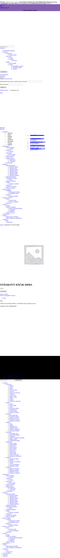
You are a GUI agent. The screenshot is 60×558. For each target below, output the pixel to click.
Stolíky (11, 388)
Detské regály (12, 453)
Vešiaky (11, 463)
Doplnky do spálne (14, 412)
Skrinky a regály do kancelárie (16, 437)
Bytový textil (9, 157)
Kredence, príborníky (14, 429)
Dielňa (8, 182)
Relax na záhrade (10, 188)
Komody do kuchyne (14, 419)
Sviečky (11, 151)
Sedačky (11, 59)
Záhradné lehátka (13, 172)
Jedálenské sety (13, 426)
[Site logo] (10, 45)
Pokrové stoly (12, 200)
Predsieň (8, 457)
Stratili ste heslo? (4, 90)
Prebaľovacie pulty (14, 454)
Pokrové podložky (13, 201)
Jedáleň (8, 422)
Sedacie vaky (12, 395)
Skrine (11, 407)
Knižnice (11, 399)
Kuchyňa (8, 414)
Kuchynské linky (13, 415)
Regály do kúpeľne (14, 470)
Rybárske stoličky (13, 196)
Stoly (10, 423)
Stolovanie (8, 153)
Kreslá (11, 57)
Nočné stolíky (12, 63)
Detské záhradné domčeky (15, 208)
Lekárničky (12, 161)
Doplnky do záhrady (11, 186)
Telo (7, 220)
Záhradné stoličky (13, 169)
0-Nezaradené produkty (9, 50)
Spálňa (8, 62)
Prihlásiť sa (3, 87)
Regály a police (13, 397)
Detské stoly (12, 446)
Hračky (8, 205)
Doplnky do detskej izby (15, 456)
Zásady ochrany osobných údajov (11, 376)
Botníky (11, 460)
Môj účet (5, 556)
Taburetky (11, 394)
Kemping (8, 190)
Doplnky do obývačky (14, 401)
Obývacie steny (13, 390)
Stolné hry (8, 203)
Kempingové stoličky (14, 192)
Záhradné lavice (13, 171)
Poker (7, 199)
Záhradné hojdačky (14, 175)
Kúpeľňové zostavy (14, 471)
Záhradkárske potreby (11, 178)
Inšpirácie (2, 5)
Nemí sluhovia (13, 409)
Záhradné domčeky (11, 181)
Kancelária (9, 432)
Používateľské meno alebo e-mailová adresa (13, 81)
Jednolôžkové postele (17, 66)
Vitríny (11, 398)
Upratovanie (9, 163)
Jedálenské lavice (13, 428)
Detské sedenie (13, 447)
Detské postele (13, 55)
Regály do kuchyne (14, 418)
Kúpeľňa (8, 467)
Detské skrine (12, 452)
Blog (1, 6)
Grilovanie (8, 185)
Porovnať (5, 554)
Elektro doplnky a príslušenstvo (14, 218)
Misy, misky (12, 154)
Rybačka (8, 195)
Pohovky (14, 60)
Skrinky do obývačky (14, 392)
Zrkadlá (11, 148)
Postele (11, 64)
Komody (11, 391)
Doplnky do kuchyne (14, 421)
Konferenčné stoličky (14, 440)
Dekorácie (8, 150)
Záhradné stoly (13, 168)
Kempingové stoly (13, 193)
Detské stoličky (13, 445)
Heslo (4, 84)
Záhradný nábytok (10, 165)
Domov (2, 225)
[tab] (4, 298)
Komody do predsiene (14, 461)
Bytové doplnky (10, 147)
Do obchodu (3, 291)
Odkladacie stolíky (14, 466)
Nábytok (5, 52)
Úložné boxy (12, 160)
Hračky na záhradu (11, 207)
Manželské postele (17, 67)
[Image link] (10, 360)
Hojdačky (11, 211)
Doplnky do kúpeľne (14, 473)
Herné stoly (12, 450)
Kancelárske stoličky (14, 435)
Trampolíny (12, 210)
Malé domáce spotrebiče (12, 216)
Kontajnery (12, 436)
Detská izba (9, 53)
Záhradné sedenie (13, 167)
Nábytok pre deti (10, 212)
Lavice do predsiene (14, 464)
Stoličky (11, 425)
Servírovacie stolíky (14, 430)
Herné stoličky (13, 449)
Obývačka (8, 56)
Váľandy (14, 69)
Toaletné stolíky (13, 411)
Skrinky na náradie (14, 183)
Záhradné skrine (13, 174)
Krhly (10, 179)
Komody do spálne (14, 408)
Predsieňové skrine (14, 459)
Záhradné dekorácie (11, 176)
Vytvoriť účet (9, 78)
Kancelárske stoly (13, 433)
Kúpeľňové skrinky (14, 468)
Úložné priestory (10, 158)
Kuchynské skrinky (14, 416)
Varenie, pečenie (10, 156)
